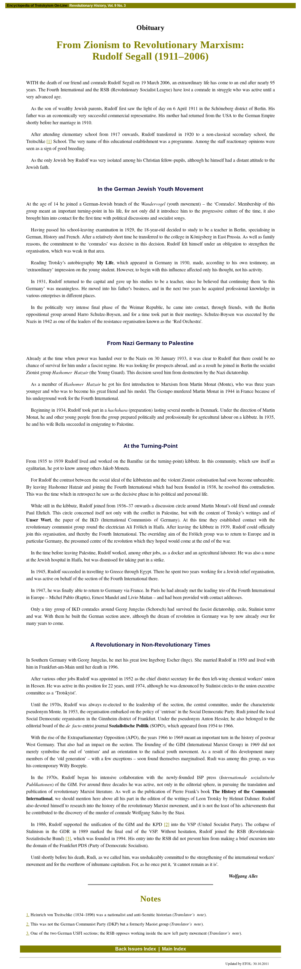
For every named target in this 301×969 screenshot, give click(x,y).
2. (27, 924)
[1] (49, 141)
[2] (166, 824)
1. (27, 914)
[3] (68, 838)
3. (27, 933)
